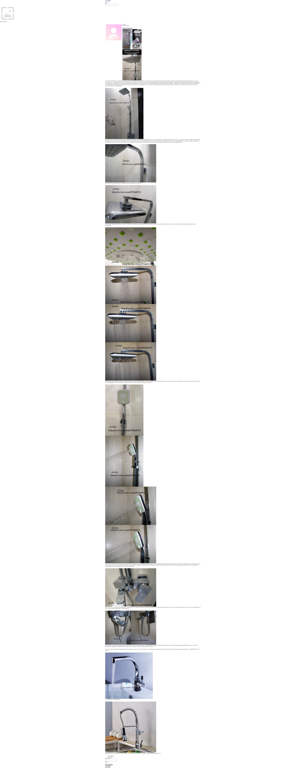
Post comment (109, 764)
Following (129, 28)
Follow (124, 28)
